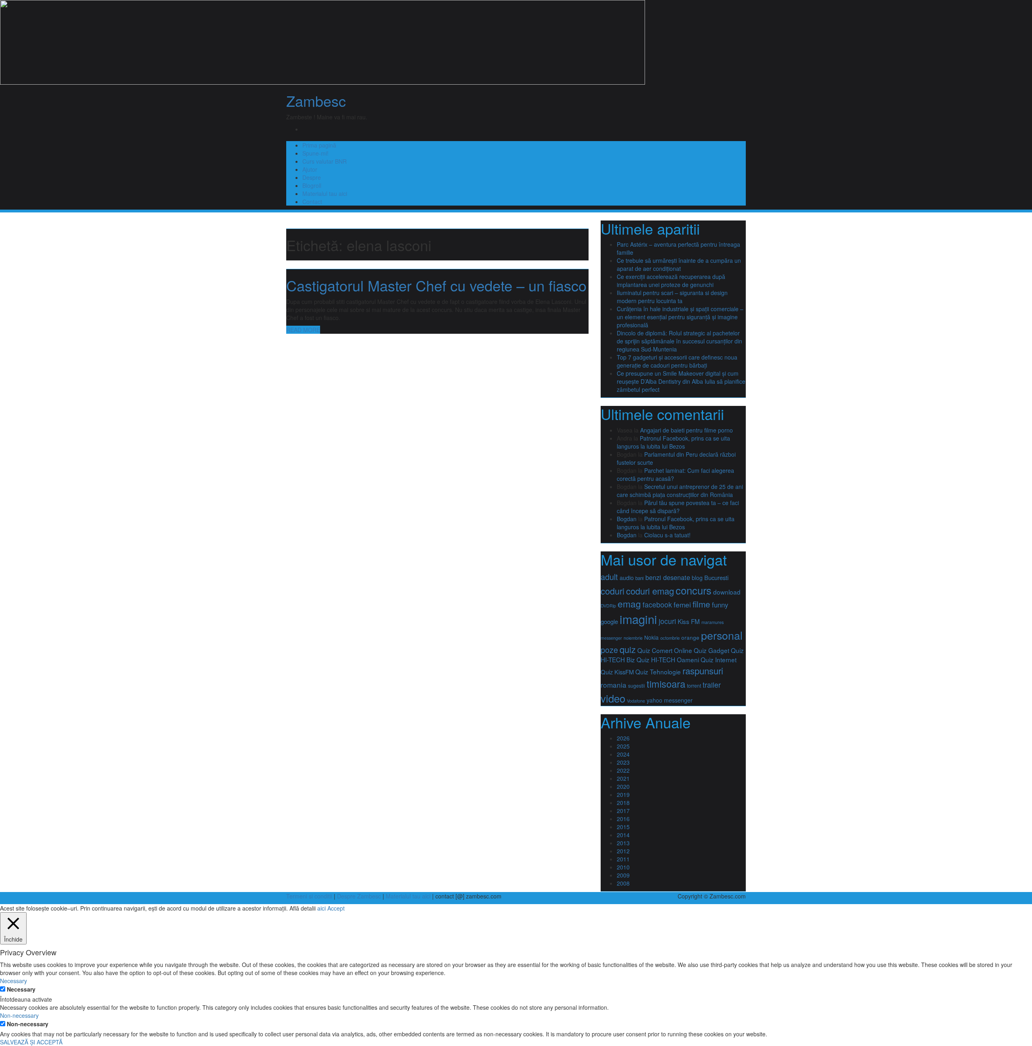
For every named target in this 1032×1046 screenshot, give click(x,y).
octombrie (670, 637)
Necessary (21, 989)
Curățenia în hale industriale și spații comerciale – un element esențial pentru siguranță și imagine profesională (680, 317)
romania (613, 685)
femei (682, 604)
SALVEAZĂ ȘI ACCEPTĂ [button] (31, 1042)
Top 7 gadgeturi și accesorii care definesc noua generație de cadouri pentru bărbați (677, 361)
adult (609, 576)
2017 (623, 811)
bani (639, 578)
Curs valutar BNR (324, 161)
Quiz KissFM (617, 672)
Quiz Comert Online (664, 650)
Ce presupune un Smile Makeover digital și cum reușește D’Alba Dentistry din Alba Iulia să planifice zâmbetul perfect (681, 381)
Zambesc (316, 100)
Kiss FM (689, 621)
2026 (623, 738)
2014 (623, 835)
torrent (694, 685)
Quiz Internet (719, 659)
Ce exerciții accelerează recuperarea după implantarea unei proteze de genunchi (671, 280)
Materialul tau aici (324, 193)
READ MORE (303, 330)
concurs (694, 590)
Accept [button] (336, 908)
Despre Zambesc (359, 896)
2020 (623, 786)
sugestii (636, 685)
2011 (623, 859)
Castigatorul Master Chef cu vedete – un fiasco (436, 285)
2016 (623, 819)
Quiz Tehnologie (658, 671)
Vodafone (636, 701)
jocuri (667, 621)
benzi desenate (667, 577)
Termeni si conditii (309, 896)
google (609, 621)
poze (609, 649)
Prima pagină (319, 145)
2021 (623, 778)
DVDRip (608, 606)
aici (321, 908)
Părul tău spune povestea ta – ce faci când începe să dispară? (678, 507)
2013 (623, 843)
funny (720, 604)
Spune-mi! (315, 153)
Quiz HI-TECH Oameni (668, 659)
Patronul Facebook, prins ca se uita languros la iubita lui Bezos (673, 442)
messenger (611, 638)
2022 (623, 770)
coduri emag (650, 590)
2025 (623, 746)
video (613, 697)
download (727, 591)
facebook (657, 604)
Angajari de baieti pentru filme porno (686, 430)
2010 (623, 867)
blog (697, 578)
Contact (312, 202)
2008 (623, 883)
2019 (623, 794)
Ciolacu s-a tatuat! (667, 535)
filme (701, 604)
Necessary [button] (13, 981)
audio (627, 578)
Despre (311, 177)
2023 (623, 762)
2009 (623, 875)
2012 (623, 851)
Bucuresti (716, 577)
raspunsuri (702, 670)
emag (629, 603)
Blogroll (311, 185)
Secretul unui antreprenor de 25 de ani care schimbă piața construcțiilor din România (680, 490)
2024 (623, 754)
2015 (623, 827)
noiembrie (633, 638)
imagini (638, 618)
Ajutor (309, 169)
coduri (612, 590)
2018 (623, 803)
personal (722, 635)
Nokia (651, 637)
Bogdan (627, 519)
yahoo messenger (670, 700)
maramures (712, 622)
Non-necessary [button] (19, 1015)
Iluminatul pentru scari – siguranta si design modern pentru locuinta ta (672, 297)
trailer (712, 685)
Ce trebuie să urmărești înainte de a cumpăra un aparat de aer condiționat (679, 264)
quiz (628, 649)
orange (690, 637)
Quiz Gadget (711, 650)
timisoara (666, 683)
